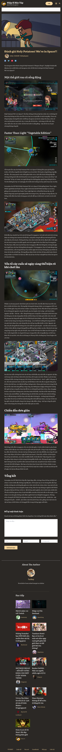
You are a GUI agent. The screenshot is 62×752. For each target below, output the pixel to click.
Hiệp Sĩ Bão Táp (15, 2)
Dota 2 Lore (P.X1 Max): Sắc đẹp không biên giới (22, 732)
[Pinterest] (12, 61)
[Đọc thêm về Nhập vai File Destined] (39, 604)
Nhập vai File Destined (37, 612)
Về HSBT (10, 749)
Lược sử (18, 749)
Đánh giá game (24, 56)
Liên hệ (52, 749)
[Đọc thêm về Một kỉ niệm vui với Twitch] (23, 604)
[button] (49, 3)
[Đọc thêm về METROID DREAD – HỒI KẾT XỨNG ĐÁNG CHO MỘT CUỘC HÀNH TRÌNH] (23, 661)
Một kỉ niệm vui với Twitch (22, 612)
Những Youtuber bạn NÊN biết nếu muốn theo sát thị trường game (22, 637)
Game (5, 9)
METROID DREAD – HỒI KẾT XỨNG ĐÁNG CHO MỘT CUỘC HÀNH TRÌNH (23, 673)
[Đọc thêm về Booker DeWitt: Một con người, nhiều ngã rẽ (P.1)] (39, 661)
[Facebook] (5, 61)
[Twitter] (8, 61)
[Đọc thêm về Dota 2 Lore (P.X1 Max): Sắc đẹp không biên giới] (23, 723)
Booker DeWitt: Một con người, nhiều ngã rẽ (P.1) (38, 670)
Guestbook (35, 749)
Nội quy (44, 749)
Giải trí (13, 9)
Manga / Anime (25, 9)
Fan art (26, 749)
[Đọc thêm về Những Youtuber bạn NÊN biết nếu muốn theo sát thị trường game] (23, 627)
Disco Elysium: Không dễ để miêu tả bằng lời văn (39, 700)
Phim (36, 9)
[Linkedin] (15, 61)
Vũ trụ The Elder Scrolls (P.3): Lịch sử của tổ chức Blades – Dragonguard (22, 703)
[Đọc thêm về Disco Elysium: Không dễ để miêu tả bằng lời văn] (39, 691)
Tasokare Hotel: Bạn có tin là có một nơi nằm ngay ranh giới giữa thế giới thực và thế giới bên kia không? (39, 640)
